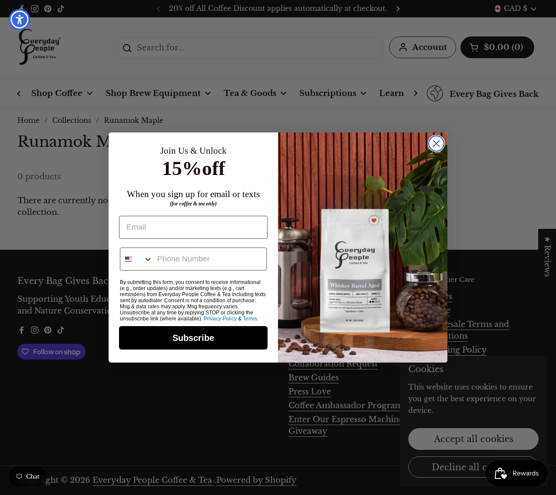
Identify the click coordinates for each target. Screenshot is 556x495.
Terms (250, 319)
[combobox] (136, 259)
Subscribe (193, 338)
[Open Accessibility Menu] (19, 19)
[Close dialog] (436, 143)
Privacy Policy (220, 319)
